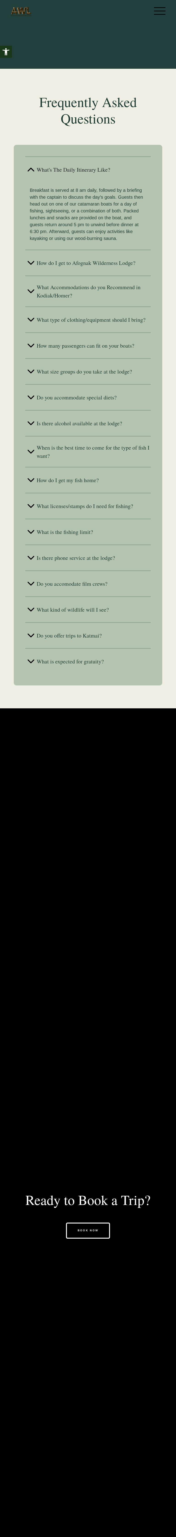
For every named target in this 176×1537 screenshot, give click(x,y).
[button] (6, 52)
